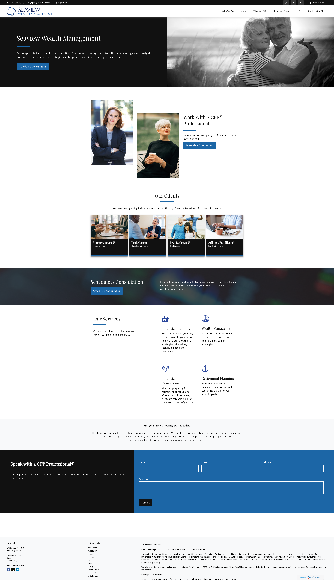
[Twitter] (286, 2)
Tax (89, 560)
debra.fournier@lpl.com (16, 565)
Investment (92, 551)
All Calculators (93, 576)
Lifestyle (91, 566)
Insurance (92, 557)
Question (144, 479)
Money (90, 563)
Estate (90, 554)
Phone (267, 462)
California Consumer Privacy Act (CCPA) (227, 567)
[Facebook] (301, 2)
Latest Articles (94, 569)
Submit (145, 502)
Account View (318, 2)
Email (204, 462)
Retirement (92, 547)
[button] (228, 11)
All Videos (92, 573)
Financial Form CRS (153, 544)
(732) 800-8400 (62, 2)
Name (142, 462)
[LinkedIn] (293, 2)
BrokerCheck (201, 549)
